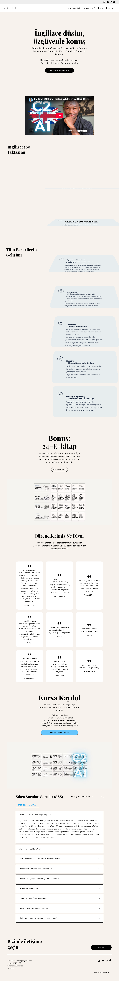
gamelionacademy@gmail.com (19, 961)
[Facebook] (114, 2)
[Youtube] (107, 2)
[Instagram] (104, 2)
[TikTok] (111, 2)
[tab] (27, 805)
